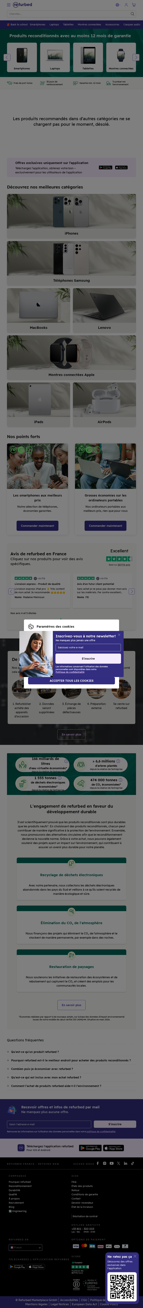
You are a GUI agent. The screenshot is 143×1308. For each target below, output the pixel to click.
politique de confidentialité (44, 655)
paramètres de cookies (58, 652)
